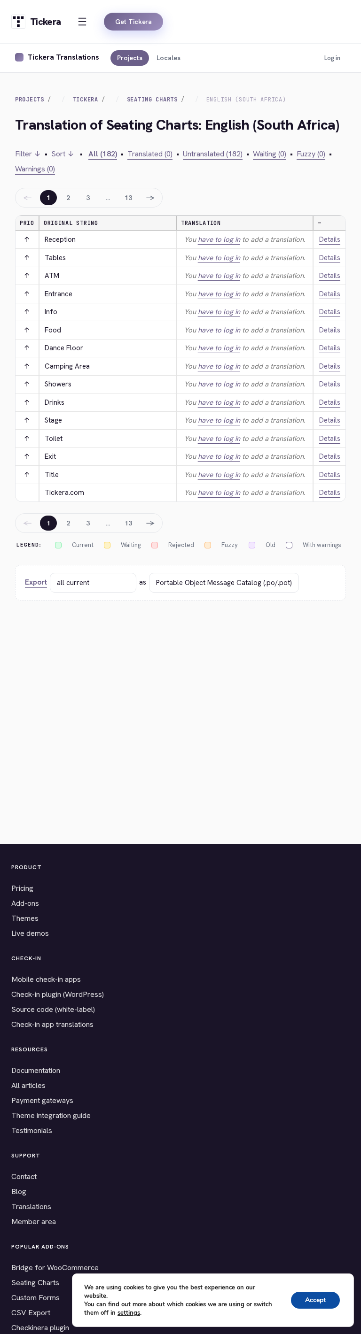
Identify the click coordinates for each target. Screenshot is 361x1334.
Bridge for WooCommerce (55, 1267)
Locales (168, 58)
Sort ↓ (62, 154)
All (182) (102, 154)
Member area (33, 1221)
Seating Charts (152, 99)
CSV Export (30, 1313)
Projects (129, 58)
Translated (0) (150, 154)
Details (329, 239)
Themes (25, 918)
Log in (332, 58)
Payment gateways (42, 1100)
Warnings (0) (35, 169)
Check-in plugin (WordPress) (57, 994)
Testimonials (31, 1130)
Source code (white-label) (53, 1009)
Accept (315, 1299)
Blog (18, 1191)
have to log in (219, 239)
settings (129, 1313)
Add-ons (25, 903)
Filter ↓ (28, 154)
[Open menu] (82, 21)
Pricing (22, 888)
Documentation (35, 1070)
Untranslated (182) (213, 154)
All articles (28, 1085)
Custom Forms (35, 1298)
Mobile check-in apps (46, 979)
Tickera (85, 99)
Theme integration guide (51, 1115)
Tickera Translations (63, 57)
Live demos (30, 933)
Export (36, 582)
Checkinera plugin (40, 1328)
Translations (31, 1206)
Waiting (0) (269, 154)
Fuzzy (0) (311, 154)
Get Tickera (133, 21)
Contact (24, 1176)
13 (128, 197)
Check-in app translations (52, 1024)
